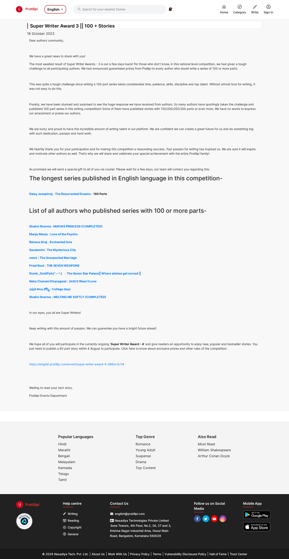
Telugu (63, 474)
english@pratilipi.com (130, 514)
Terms (157, 554)
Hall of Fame (218, 554)
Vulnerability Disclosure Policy (185, 554)
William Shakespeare (214, 450)
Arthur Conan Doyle (214, 456)
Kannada (65, 468)
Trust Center (238, 554)
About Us (98, 554)
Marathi (64, 450)
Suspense (143, 456)
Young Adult (145, 450)
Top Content (146, 468)
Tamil (62, 480)
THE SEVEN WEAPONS (63, 265)
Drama (141, 462)
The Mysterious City (61, 250)
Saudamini (37, 250)
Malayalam (66, 462)
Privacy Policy (140, 554)
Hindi (62, 444)
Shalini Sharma (40, 226)
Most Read (206, 444)
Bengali (64, 456)
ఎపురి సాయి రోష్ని (39, 289)
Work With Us (117, 554)
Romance (143, 444)
